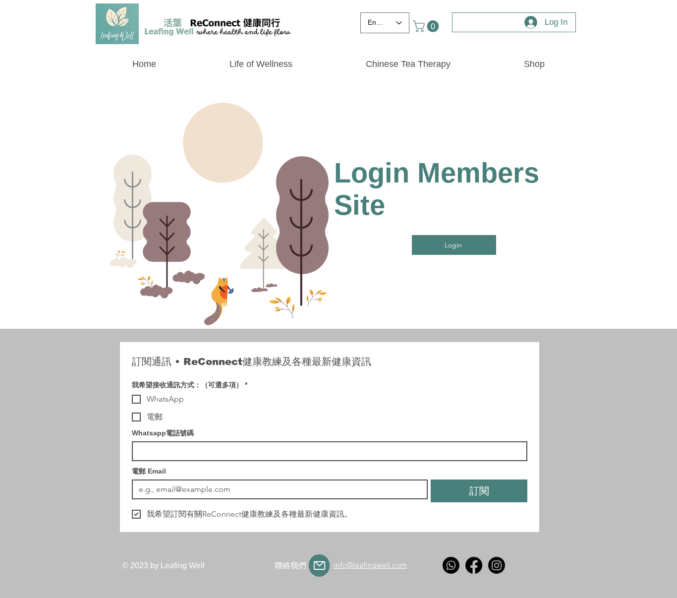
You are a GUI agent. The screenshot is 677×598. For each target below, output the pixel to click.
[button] (427, 26)
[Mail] (319, 565)
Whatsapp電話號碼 (163, 433)
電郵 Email (149, 471)
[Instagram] (496, 565)
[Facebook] (473, 565)
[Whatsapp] (451, 565)
